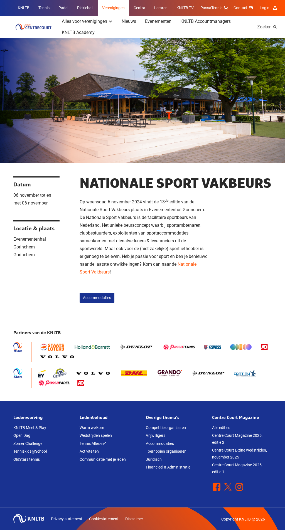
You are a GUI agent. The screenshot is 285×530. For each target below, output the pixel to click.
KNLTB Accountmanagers (205, 21)
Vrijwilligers (155, 435)
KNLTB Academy (78, 32)
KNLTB (24, 8)
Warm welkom (92, 427)
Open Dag (21, 435)
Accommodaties (97, 297)
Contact (240, 8)
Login (264, 8)
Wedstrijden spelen (96, 435)
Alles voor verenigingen (84, 21)
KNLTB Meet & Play (29, 427)
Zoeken (264, 26)
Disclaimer (134, 519)
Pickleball (85, 8)
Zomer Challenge (27, 443)
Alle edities (221, 427)
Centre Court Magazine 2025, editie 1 (237, 468)
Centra (139, 8)
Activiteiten (89, 451)
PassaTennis (211, 8)
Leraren (161, 8)
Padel (63, 8)
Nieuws (129, 21)
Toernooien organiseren (166, 451)
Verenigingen (113, 8)
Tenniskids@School (30, 451)
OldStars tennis (26, 459)
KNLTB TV (185, 8)
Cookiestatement (104, 519)
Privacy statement (66, 519)
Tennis (44, 8)
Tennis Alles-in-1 (93, 443)
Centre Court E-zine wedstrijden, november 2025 (239, 453)
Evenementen (158, 21)
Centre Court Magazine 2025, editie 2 (237, 439)
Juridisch (154, 459)
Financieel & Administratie (168, 467)
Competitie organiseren (166, 427)
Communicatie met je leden (103, 459)
